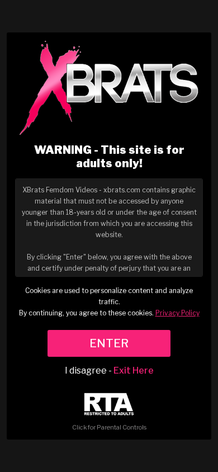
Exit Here (133, 370)
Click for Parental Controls (109, 427)
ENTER (109, 343)
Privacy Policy (177, 313)
